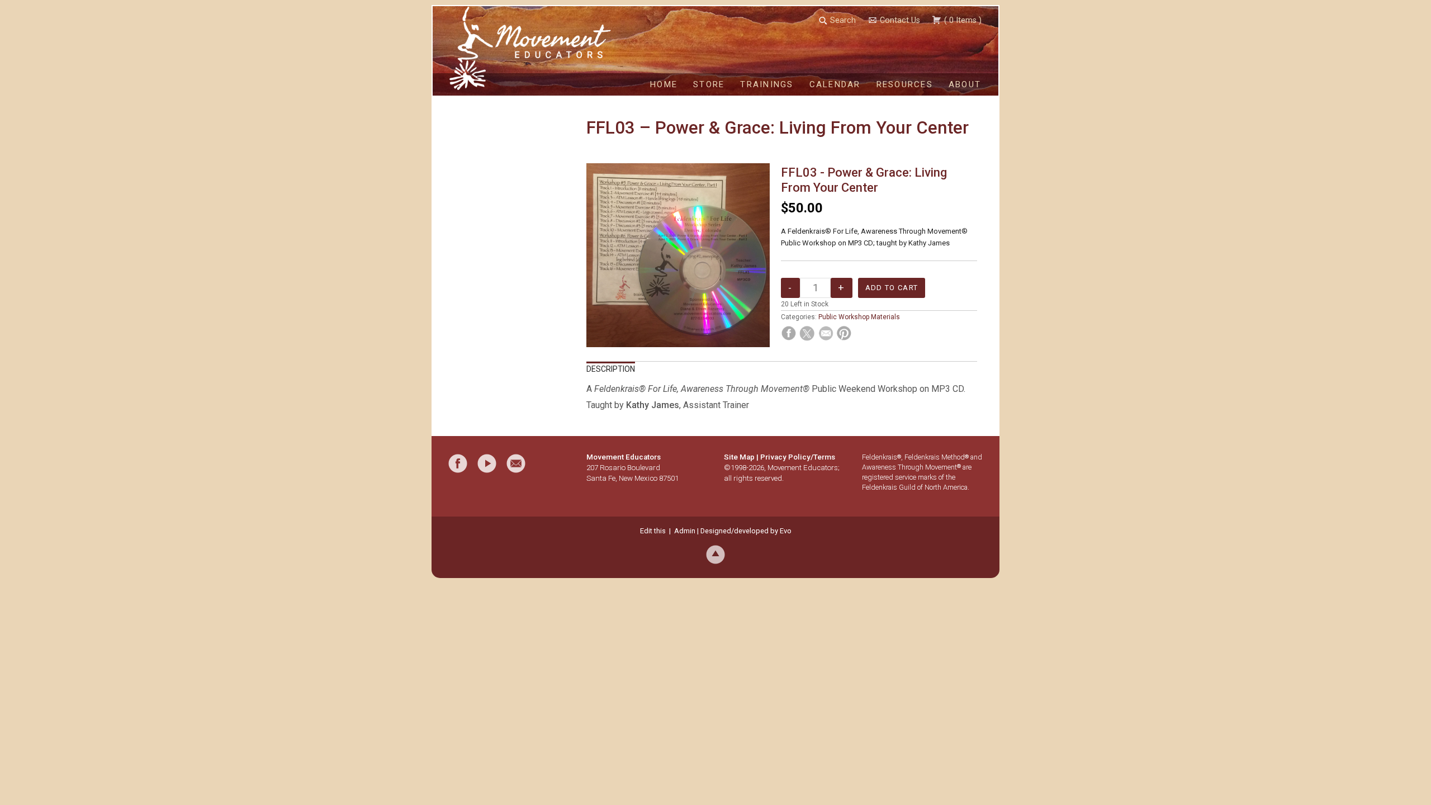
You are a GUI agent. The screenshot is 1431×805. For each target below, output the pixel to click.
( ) (962, 20)
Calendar (835, 84)
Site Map (739, 457)
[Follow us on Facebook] (457, 463)
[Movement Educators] (472, 48)
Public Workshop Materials (859, 317)
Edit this (653, 531)
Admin (684, 531)
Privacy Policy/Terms (797, 457)
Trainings (766, 84)
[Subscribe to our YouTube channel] (486, 463)
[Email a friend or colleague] (515, 463)
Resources (904, 84)
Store (708, 84)
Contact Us (900, 20)
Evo (786, 531)
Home (663, 84)
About (965, 84)
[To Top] (715, 554)
